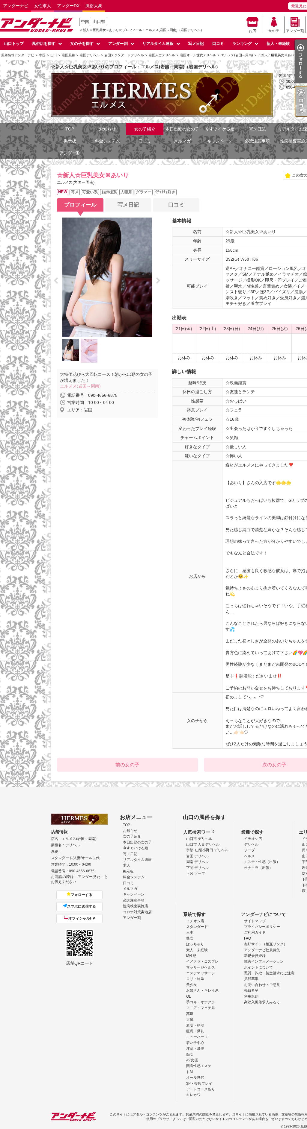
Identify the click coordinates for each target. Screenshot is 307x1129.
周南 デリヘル (197, 862)
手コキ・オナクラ (200, 1002)
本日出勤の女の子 (182, 129)
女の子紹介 (144, 129)
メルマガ (182, 141)
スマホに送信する (81, 906)
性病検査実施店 (135, 906)
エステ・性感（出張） (262, 862)
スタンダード (197, 927)
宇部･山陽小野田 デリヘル (207, 850)
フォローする (81, 895)
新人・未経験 (278, 43)
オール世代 (195, 1077)
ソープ (249, 850)
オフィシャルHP (81, 918)
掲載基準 (251, 979)
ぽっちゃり (195, 944)
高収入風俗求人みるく (262, 1002)
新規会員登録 (255, 956)
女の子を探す (82, 43)
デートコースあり (200, 1089)
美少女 (191, 985)
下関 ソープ (195, 873)
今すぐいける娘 (135, 848)
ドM (189, 1072)
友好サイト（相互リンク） (265, 944)
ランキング (242, 43)
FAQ (247, 938)
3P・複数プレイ (199, 1083)
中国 (85, 21)
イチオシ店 (253, 839)
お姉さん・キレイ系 (202, 990)
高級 (189, 1014)
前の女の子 (127, 764)
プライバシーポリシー (262, 927)
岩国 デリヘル (197, 856)
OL (188, 996)
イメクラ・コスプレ (202, 961)
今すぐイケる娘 (219, 129)
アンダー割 (295, 31)
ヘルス (249, 856)
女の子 (273, 31)
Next (160, 281)
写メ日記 (196, 43)
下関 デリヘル (197, 868)
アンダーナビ (15, 5)
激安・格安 (195, 1025)
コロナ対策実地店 (137, 912)
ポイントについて (258, 967)
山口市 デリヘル (199, 839)
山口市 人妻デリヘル (202, 844)
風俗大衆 (93, 5)
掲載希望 (251, 990)
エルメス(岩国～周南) (80, 386)
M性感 (191, 956)
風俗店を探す (43, 43)
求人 (126, 865)
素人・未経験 (197, 950)
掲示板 (70, 141)
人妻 (189, 932)
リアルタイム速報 (158, 43)
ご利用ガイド (255, 932)
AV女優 (192, 1060)
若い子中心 (195, 1043)
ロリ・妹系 (195, 979)
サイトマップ (255, 921)
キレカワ (193, 1095)
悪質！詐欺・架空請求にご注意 (269, 973)
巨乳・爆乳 (195, 1031)
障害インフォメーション (264, 961)
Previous (57, 281)
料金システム (107, 141)
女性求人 (42, 5)
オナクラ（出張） (258, 868)
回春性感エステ (198, 1066)
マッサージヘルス (200, 967)
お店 (252, 31)
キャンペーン (219, 141)
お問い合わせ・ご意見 (262, 985)
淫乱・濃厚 (195, 1048)
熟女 (189, 938)
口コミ (218, 43)
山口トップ (14, 43)
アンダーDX (68, 5)
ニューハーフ (197, 1037)
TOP (69, 129)
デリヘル (251, 844)
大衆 (189, 1019)
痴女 (189, 1054)
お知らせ (107, 129)
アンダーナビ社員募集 (262, 950)
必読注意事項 (257, 141)
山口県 (99, 21)
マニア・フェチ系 (200, 1008)
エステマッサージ (200, 973)
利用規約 (251, 996)
